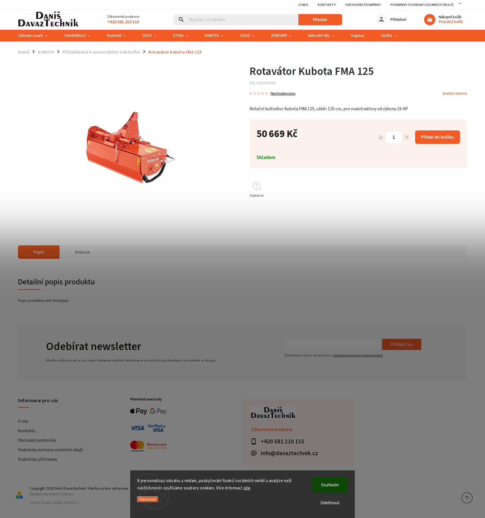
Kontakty (327, 5)
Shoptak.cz (71, 502)
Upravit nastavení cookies (51, 494)
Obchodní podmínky (363, 5)
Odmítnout (330, 503)
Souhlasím (330, 485)
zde (246, 488)
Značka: (454, 93)
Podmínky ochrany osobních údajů (422, 5)
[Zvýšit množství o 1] (406, 137)
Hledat (320, 19)
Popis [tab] (38, 252)
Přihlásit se (402, 344)
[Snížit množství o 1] (380, 137)
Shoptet (46, 502)
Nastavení (147, 499)
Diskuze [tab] (82, 252)
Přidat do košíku (437, 137)
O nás (303, 5)
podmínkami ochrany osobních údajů (358, 355)
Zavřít (449, 205)
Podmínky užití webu (37, 459)
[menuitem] (37, 36)
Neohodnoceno (283, 94)
